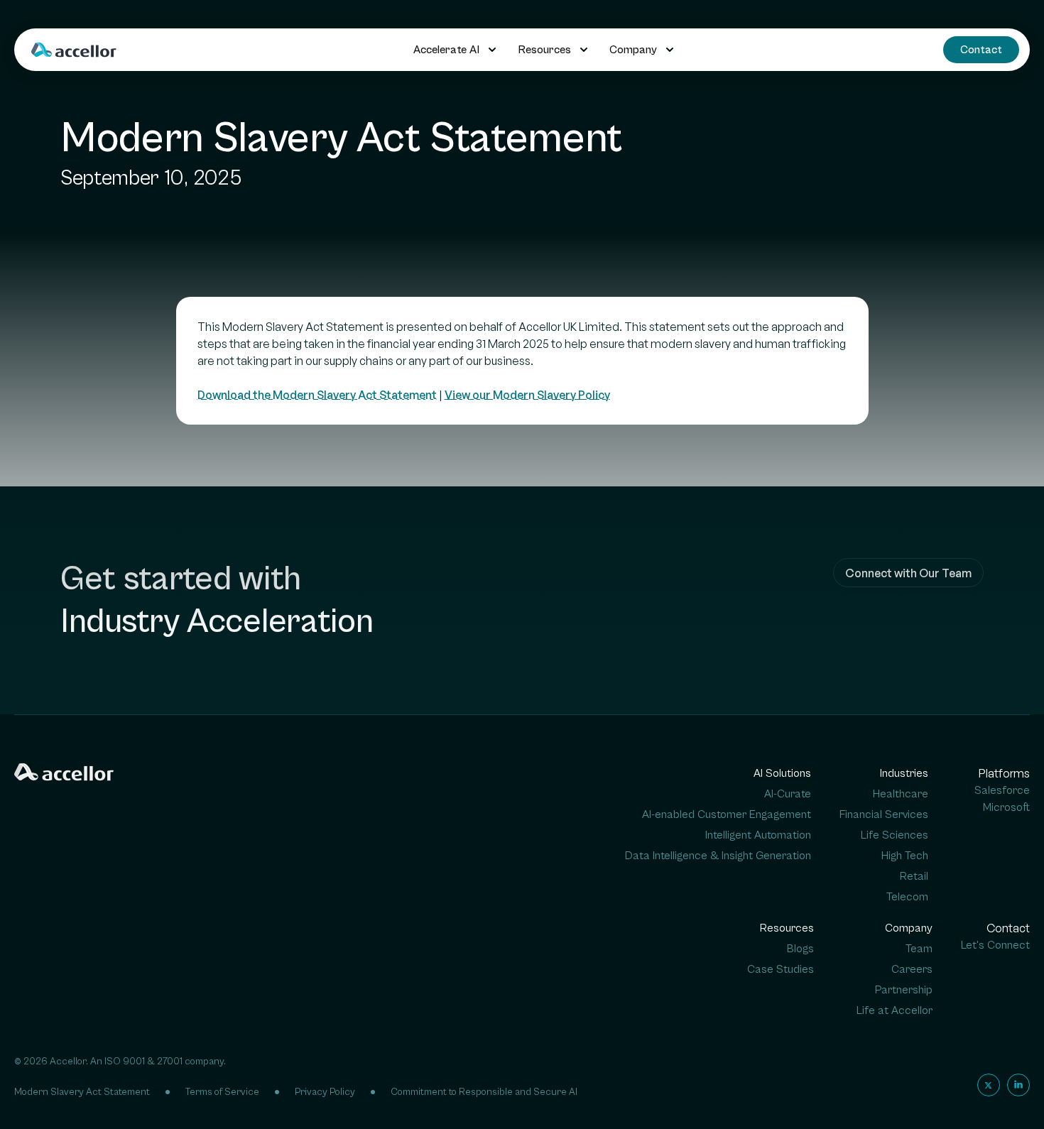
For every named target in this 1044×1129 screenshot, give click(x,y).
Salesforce (1002, 790)
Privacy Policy (325, 1092)
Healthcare (900, 793)
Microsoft (1006, 807)
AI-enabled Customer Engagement (726, 814)
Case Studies (780, 969)
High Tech (904, 855)
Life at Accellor (894, 1010)
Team (919, 948)
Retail (914, 876)
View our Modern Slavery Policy (527, 395)
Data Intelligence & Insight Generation (718, 855)
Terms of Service (222, 1092)
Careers (911, 969)
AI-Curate (787, 793)
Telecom (907, 896)
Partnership (903, 989)
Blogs (800, 948)
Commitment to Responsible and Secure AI (484, 1092)
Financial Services (883, 814)
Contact (981, 49)
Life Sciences (894, 835)
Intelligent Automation (758, 835)
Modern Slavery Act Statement (82, 1092)
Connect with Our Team (908, 573)
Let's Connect (995, 945)
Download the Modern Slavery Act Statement (317, 395)
